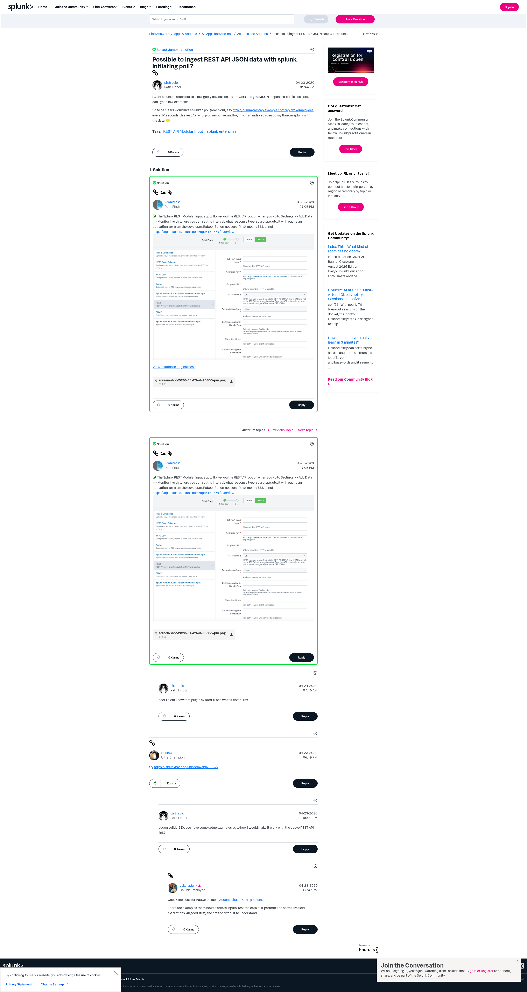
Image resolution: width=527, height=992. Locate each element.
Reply (302, 152)
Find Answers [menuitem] (103, 7)
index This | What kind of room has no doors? (348, 248)
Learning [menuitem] (162, 7)
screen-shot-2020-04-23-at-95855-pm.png (192, 380)
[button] (311, 50)
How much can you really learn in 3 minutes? (348, 339)
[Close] (116, 973)
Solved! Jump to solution (175, 50)
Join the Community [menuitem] (70, 7)
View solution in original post (174, 367)
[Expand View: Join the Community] (87, 6)
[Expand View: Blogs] (150, 6)
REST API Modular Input (183, 131)
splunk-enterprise (222, 131)
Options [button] (367, 34)
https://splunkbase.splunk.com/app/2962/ (186, 767)
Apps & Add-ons (185, 34)
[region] (60, 979)
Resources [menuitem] (185, 7)
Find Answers (159, 34)
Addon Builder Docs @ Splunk (241, 900)
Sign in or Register (480, 971)
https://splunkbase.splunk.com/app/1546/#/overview (193, 232)
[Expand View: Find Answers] (115, 6)
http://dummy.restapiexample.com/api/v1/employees (273, 110)
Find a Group (351, 207)
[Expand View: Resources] (195, 6)
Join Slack (350, 149)
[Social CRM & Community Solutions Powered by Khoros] (368, 948)
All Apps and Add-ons (217, 34)
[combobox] (238, 19)
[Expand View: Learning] (171, 6)
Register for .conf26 (351, 81)
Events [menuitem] (127, 7)
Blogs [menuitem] (144, 7)
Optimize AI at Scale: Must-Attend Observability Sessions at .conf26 (350, 294)
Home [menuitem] (42, 7)
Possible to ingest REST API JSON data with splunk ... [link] (311, 34)
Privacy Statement (19, 984)
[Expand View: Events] (134, 6)
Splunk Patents (135, 979)
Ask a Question (355, 19)
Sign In (509, 7)
